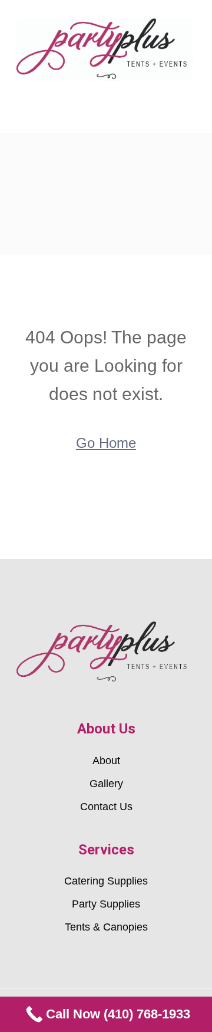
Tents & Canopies (106, 927)
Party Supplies (106, 904)
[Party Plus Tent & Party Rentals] (106, 48)
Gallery (106, 783)
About (106, 760)
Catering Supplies (106, 881)
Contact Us (106, 807)
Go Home (106, 443)
